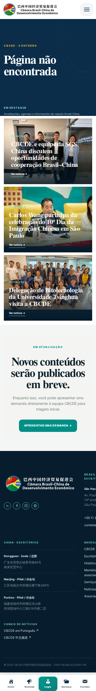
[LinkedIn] (7, 505)
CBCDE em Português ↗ (21, 631)
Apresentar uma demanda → (48, 425)
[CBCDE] (40, 483)
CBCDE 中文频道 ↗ (17, 637)
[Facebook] (16, 505)
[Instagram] (25, 505)
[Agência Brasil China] (35, 505)
